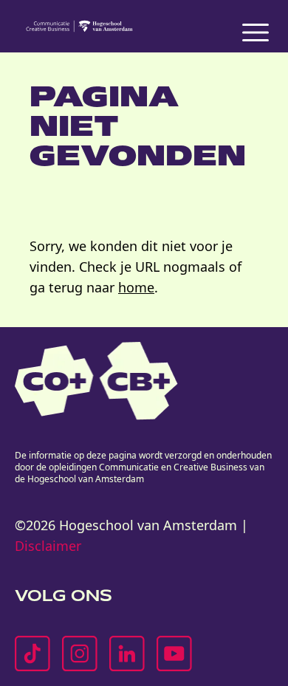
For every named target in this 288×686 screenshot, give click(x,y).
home (136, 287)
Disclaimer (48, 546)
